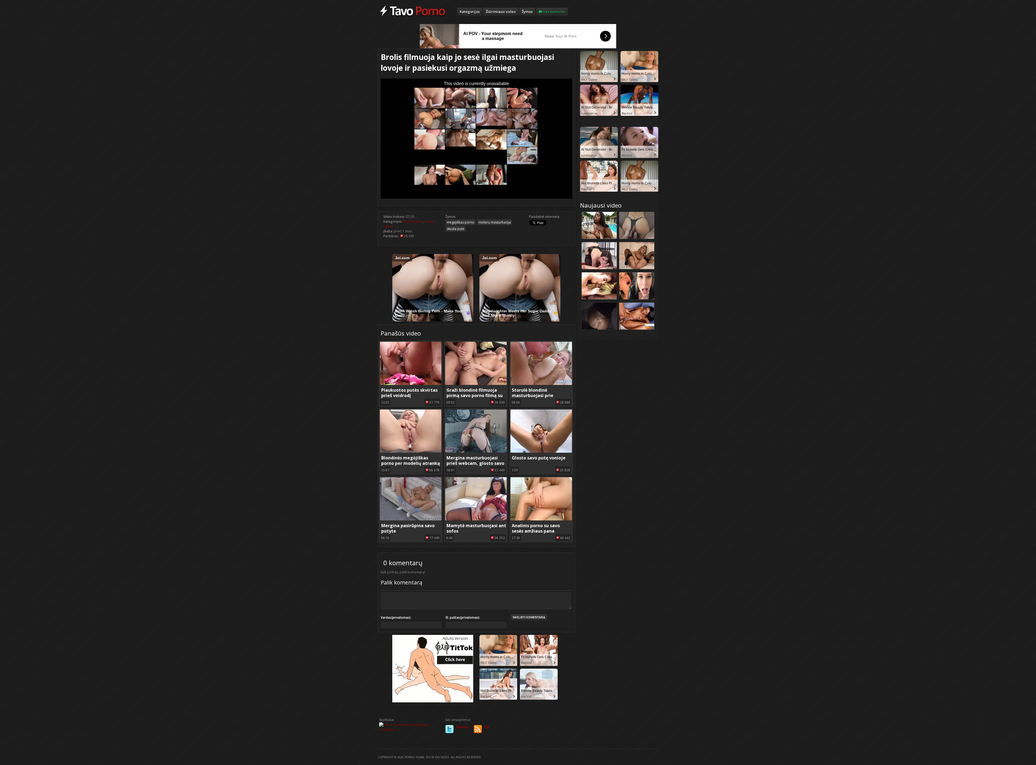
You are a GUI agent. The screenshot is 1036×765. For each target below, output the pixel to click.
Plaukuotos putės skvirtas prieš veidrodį (409, 392)
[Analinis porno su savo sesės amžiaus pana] (541, 519)
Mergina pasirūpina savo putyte (408, 528)
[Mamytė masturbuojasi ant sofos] (476, 519)
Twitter (462, 727)
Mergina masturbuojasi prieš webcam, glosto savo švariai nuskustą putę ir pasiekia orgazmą (475, 466)
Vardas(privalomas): (396, 617)
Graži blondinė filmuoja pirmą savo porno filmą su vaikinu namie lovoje (475, 395)
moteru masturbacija (495, 222)
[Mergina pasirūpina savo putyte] (410, 519)
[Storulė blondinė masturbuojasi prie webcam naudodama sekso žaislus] (541, 383)
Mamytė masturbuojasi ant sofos (476, 528)
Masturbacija (413, 221)
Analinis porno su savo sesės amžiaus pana (536, 528)
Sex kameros (553, 11)
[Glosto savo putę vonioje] (541, 451)
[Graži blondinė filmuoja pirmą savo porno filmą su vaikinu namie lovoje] (476, 383)
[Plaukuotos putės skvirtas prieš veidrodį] (410, 383)
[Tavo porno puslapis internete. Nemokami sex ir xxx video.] (412, 16)
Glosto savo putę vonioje (538, 458)
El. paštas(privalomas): (463, 617)
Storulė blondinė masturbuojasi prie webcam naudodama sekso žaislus (541, 398)
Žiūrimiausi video (501, 11)
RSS (487, 727)
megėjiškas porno (460, 222)
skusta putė (455, 228)
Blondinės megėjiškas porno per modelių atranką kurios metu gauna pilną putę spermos (410, 466)
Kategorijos (470, 11)
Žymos (527, 11)
